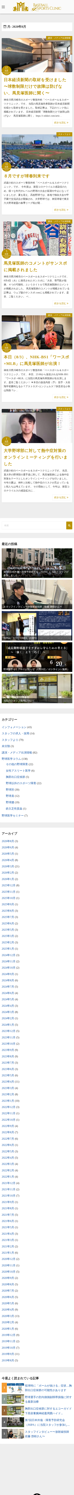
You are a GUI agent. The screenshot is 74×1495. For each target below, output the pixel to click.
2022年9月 (8, 1126)
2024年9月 (8, 974)
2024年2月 (8, 1018)
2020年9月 (8, 1277)
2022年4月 (8, 1157)
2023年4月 (8, 1081)
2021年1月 (8, 1252)
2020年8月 (8, 1284)
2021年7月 (8, 1214)
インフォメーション (14, 727)
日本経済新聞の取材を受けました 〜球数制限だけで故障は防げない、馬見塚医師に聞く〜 (35, 86)
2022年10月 (8, 1119)
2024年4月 (8, 1005)
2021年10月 (8, 1195)
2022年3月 (8, 1163)
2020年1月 (8, 1328)
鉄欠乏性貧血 (14, 808)
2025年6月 (8, 923)
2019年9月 (8, 1353)
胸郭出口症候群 (15, 776)
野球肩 (10, 795)
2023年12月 (8, 1030)
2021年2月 (8, 1246)
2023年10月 (8, 1043)
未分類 (6, 746)
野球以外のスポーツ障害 (21, 783)
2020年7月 (8, 1290)
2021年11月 (8, 1189)
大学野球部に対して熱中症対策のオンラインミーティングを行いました (36, 457)
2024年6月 (8, 993)
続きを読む (60, 122)
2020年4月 (8, 1309)
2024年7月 (8, 986)
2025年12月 (8, 885)
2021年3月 (8, 1239)
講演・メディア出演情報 (59, 38)
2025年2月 (8, 942)
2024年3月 (8, 1012)
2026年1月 (8, 879)
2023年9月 (8, 1049)
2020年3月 (8, 1316)
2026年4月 (8, 860)
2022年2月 (8, 1170)
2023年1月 (8, 1100)
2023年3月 (8, 1088)
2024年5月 (8, 999)
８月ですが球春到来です (27, 176)
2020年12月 (8, 1258)
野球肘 (10, 789)
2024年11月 (8, 961)
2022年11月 (8, 1113)
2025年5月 (8, 929)
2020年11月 (8, 1265)
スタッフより (64, 134)
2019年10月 (8, 1347)
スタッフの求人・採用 (15, 733)
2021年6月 (8, 1221)
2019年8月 (8, 1360)
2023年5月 (8, 1075)
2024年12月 (8, 955)
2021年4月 (8, 1233)
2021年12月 (8, 1183)
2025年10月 (8, 898)
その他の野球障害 (17, 764)
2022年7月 (8, 1138)
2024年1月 (8, 1024)
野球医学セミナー (13, 815)
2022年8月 (8, 1132)
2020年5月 (8, 1303)
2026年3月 (8, 866)
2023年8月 (8, 1056)
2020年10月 (8, 1271)
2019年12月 (8, 1335)
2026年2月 (8, 872)
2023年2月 (8, 1094)
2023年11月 (8, 1037)
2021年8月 (8, 1208)
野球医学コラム (11, 758)
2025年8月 (8, 910)
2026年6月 (8, 847)
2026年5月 (8, 853)
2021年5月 (8, 1227)
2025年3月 (8, 935)
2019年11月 (8, 1341)
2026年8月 (8, 841)
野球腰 (10, 802)
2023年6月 (8, 1069)
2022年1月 (8, 1176)
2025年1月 (8, 948)
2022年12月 (8, 1107)
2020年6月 (8, 1297)
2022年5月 (8, 1151)
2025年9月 (8, 904)
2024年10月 (8, 967)
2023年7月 (8, 1062)
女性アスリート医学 (18, 770)
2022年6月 (8, 1144)
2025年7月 (8, 917)
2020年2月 (8, 1322)
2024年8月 (8, 980)
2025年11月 (8, 891)
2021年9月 (8, 1202)
